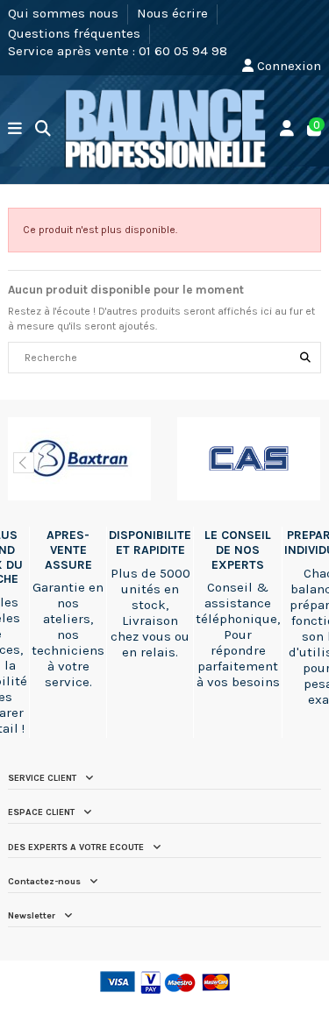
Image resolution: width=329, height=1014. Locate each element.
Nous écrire (174, 13)
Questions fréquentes (76, 32)
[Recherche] (305, 357)
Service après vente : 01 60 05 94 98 (117, 51)
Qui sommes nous (65, 13)
